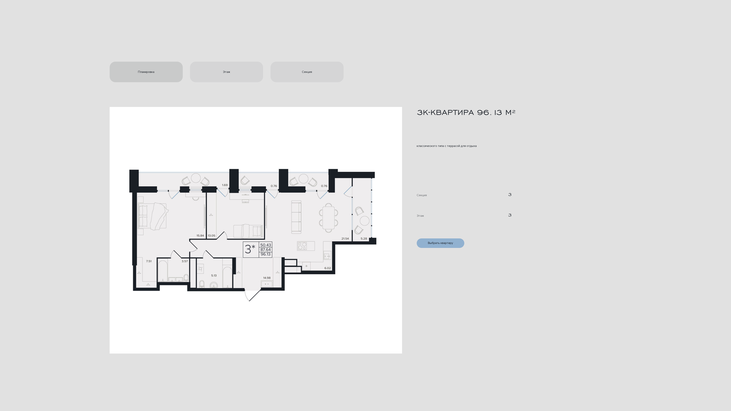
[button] (256, 230)
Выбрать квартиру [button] (440, 243)
